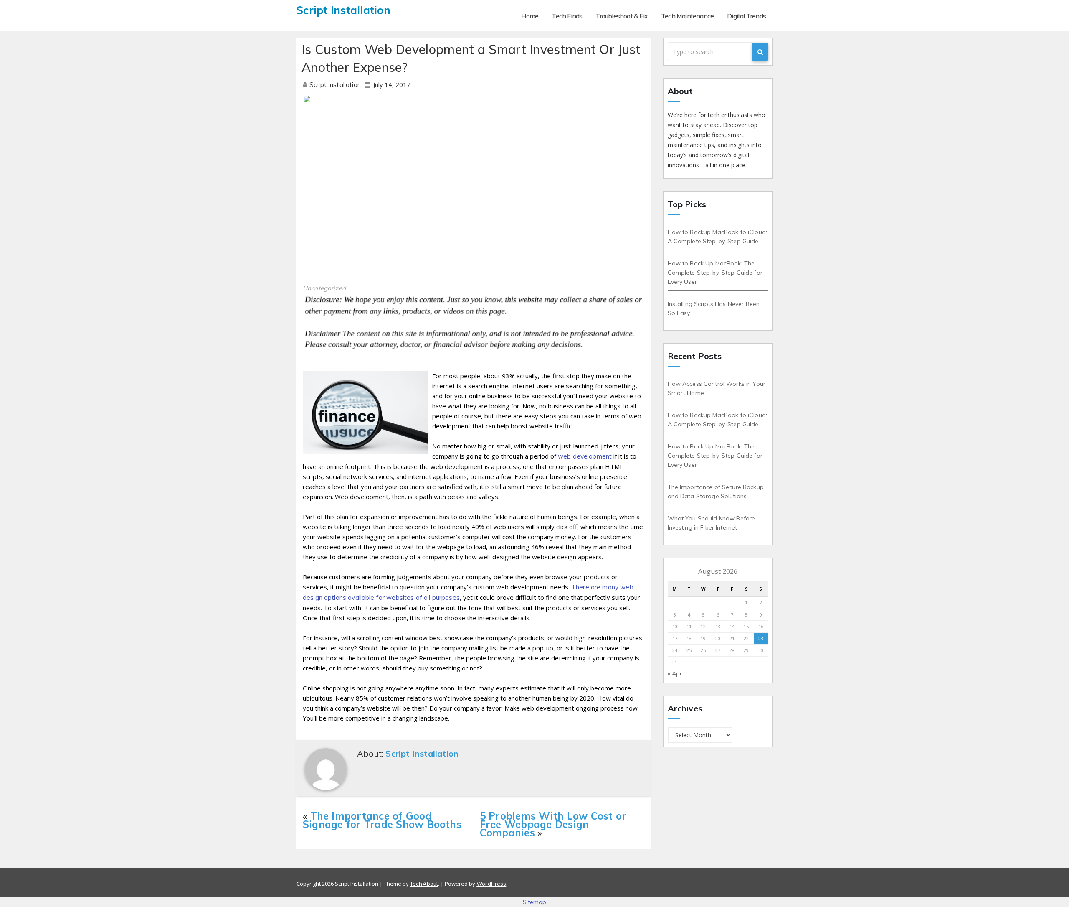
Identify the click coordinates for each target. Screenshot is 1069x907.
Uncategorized (324, 288)
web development (585, 456)
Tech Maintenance (687, 16)
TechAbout (424, 883)
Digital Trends (746, 16)
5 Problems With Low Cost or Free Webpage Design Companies (553, 824)
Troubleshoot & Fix (621, 16)
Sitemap (535, 902)
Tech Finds (567, 16)
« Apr (675, 673)
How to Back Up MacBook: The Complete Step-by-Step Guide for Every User (715, 272)
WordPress (491, 883)
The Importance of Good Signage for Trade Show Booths (382, 820)
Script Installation (335, 85)
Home (530, 16)
